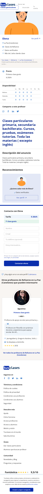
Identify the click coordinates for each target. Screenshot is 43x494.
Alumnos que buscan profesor (15, 449)
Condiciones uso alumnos (13, 400)
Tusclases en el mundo (12, 432)
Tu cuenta (35, 7)
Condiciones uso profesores (14, 396)
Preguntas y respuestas (12, 463)
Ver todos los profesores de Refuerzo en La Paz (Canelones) (21, 354)
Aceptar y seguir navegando (21, 490)
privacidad (16, 257)
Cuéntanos (32, 274)
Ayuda (6, 413)
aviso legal (7, 257)
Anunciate (25, 7)
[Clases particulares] (7, 7)
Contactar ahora (21, 263)
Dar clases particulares (12, 446)
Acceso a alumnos (10, 424)
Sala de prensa (9, 436)
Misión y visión (9, 428)
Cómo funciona (9, 417)
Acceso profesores (11, 421)
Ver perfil (20, 198)
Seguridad (7, 403)
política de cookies (32, 484)
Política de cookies (11, 388)
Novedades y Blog (10, 459)
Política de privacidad (12, 392)
